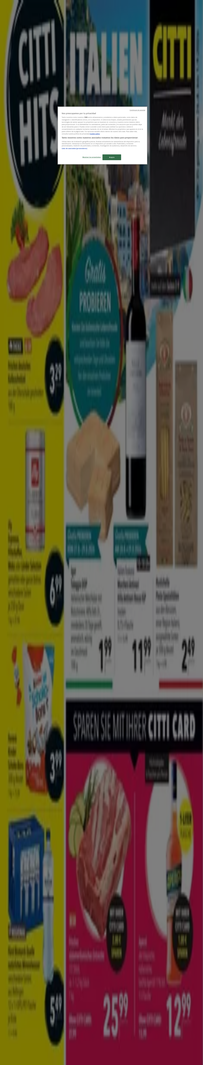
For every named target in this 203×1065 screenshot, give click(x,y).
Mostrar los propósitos (91, 157)
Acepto (111, 157)
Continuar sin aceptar (137, 110)
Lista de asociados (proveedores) (74, 148)
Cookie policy (95, 134)
